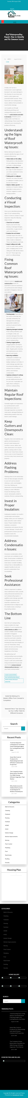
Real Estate (8, 855)
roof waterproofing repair (12, 677)
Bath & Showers (9, 807)
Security (7, 862)
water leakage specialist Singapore (11, 680)
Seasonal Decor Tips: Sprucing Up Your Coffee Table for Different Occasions (15, 711)
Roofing (7, 859)
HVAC (7, 829)
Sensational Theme (17, 1095)
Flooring (7, 818)
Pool (6, 851)
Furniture (7, 821)
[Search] (17, 9)
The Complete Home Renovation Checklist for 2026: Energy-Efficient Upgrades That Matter (17, 775)
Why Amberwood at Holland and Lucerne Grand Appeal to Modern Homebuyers (16, 788)
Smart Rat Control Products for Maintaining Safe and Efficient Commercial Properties (16, 760)
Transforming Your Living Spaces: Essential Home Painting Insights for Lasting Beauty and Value (17, 746)
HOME (7, 62)
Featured (7, 814)
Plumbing (7, 847)
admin (9, 59)
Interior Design (9, 833)
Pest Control (8, 844)
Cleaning (7, 810)
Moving (7, 840)
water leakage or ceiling (11, 629)
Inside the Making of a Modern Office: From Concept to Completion (13, 698)
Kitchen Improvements (11, 836)
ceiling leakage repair (10, 674)
